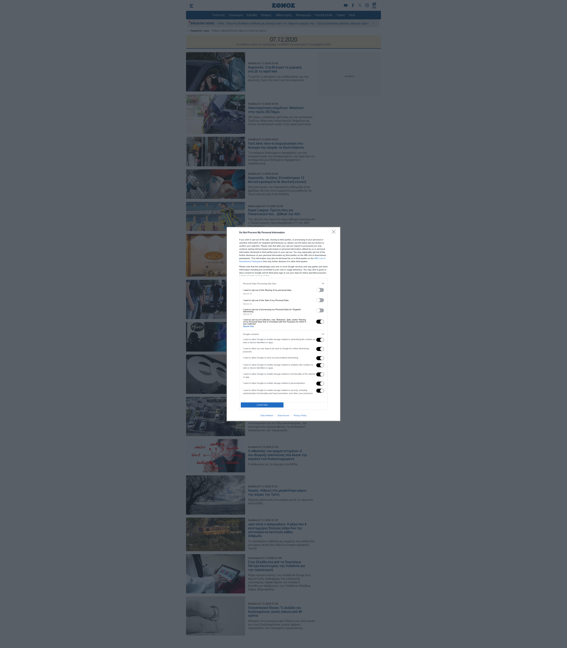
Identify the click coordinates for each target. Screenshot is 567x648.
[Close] (334, 233)
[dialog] (283, 324)
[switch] (320, 290)
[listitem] (283, 283)
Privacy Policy (300, 415)
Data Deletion (266, 415)
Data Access (283, 415)
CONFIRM (262, 405)
